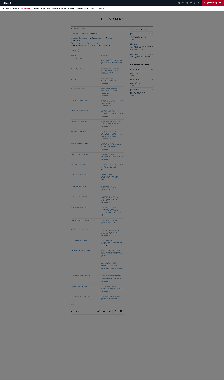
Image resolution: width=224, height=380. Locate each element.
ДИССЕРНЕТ (8, 3)
